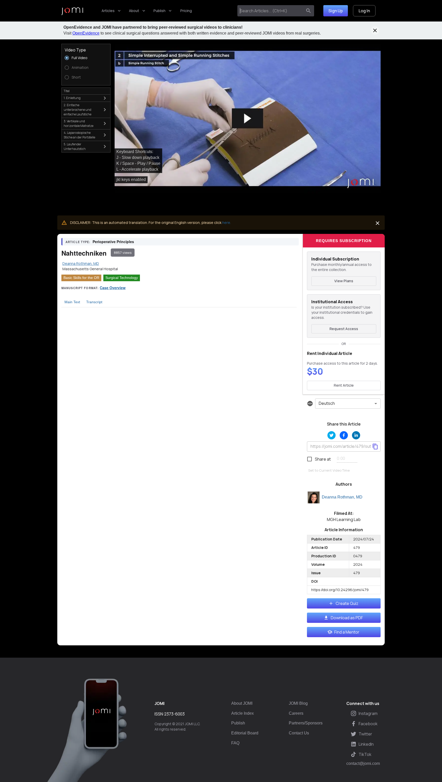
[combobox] (271, 11)
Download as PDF (347, 618)
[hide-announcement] (375, 30)
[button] (248, 118)
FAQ (235, 743)
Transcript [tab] (94, 302)
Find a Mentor (346, 632)
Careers (296, 713)
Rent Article (344, 385)
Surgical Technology (121, 278)
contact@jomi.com (363, 764)
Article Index (242, 713)
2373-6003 (174, 714)
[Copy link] (375, 446)
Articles (108, 10)
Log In (364, 11)
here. (226, 222)
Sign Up (335, 11)
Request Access (343, 328)
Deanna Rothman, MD (342, 497)
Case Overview (113, 287)
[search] (308, 11)
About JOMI (241, 703)
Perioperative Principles (113, 241)
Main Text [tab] (72, 302)
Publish (159, 10)
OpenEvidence (86, 33)
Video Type (75, 50)
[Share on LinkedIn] (356, 435)
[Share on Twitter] (331, 435)
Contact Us (299, 733)
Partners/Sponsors (306, 723)
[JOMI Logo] (72, 11)
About (134, 10)
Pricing (186, 10)
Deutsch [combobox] (327, 403)
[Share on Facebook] (344, 435)
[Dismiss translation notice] (377, 223)
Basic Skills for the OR (81, 278)
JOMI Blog (298, 703)
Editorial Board (244, 733)
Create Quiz (347, 603)
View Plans (343, 280)
